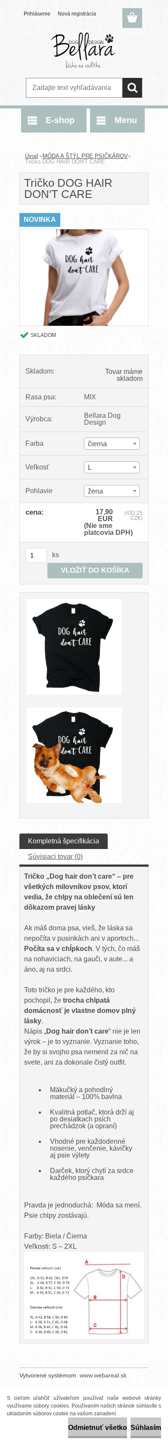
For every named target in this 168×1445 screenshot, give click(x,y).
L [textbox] (90, 467)
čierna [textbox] (97, 444)
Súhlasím (146, 1427)
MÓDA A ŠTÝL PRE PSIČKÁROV (85, 156)
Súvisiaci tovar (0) (55, 856)
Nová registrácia (77, 14)
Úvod (31, 156)
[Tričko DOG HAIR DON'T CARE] (84, 232)
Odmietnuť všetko (97, 1427)
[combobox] (112, 444)
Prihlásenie (37, 14)
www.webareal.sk (103, 1375)
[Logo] (84, 50)
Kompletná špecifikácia (63, 841)
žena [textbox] (95, 491)
